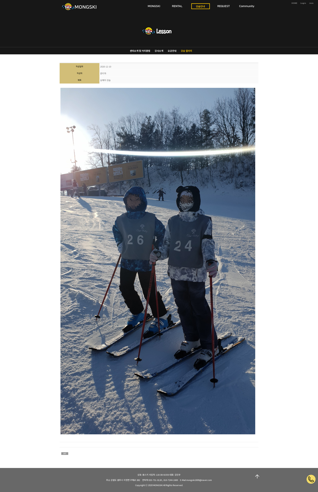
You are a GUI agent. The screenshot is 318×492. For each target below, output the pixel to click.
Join (311, 3)
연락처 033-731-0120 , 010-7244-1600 (160, 480)
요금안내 (172, 50)
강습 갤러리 (186, 50)
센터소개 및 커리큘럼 (140, 50)
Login (303, 3)
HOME (294, 3)
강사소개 (159, 50)
